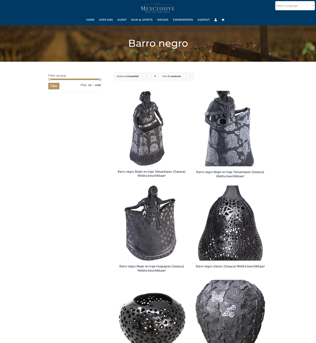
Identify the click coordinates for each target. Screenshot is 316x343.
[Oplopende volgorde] (155, 76)
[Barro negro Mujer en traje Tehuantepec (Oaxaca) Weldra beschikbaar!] (151, 93)
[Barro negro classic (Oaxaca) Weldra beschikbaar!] (230, 188)
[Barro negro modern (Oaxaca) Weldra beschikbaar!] (151, 282)
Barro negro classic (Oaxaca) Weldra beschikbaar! (230, 266)
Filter (53, 86)
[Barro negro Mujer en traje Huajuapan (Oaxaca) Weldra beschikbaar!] (151, 188)
